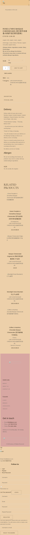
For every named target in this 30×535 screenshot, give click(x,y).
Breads (5, 403)
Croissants (6, 406)
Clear (9, 62)
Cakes (5, 400)
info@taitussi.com (12, 422)
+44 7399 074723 (12, 424)
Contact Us (6, 389)
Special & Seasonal (16, 345)
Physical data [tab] (8, 100)
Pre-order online (12, 426)
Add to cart (18, 68)
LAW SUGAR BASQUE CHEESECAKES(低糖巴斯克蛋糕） (18, 82)
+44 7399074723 (7, 461)
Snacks (5, 408)
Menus (5, 383)
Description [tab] (8, 96)
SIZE (4, 61)
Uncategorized (14, 221)
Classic (14, 337)
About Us (5, 386)
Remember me (4, 488)
